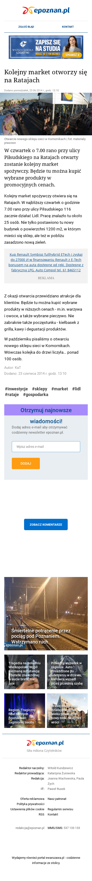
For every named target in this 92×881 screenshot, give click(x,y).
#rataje (12, 394)
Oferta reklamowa (32, 799)
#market (59, 389)
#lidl (76, 389)
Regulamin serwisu (60, 809)
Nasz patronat (57, 799)
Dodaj (26, 463)
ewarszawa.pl (55, 857)
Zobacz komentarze (46, 524)
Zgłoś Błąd (26, 26)
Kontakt (68, 26)
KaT (18, 367)
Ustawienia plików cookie (27, 809)
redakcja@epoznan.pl (30, 828)
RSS (41, 814)
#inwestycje (16, 389)
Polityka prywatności (30, 804)
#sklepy (39, 389)
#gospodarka (35, 394)
